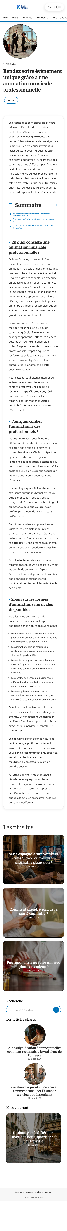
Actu (11, 100)
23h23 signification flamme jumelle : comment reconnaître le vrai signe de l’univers (34, 1051)
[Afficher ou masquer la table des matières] (49, 205)
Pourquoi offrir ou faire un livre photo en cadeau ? (33, 964)
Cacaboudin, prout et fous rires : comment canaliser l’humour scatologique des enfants (34, 1090)
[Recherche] (50, 7)
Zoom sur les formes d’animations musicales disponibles (33, 226)
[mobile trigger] (5, 7)
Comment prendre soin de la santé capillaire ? (34, 911)
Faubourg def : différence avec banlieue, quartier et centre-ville (33, 1136)
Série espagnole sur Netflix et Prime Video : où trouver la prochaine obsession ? (33, 857)
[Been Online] (22, 7)
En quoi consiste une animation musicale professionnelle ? (31, 214)
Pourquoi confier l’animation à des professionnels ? (35, 220)
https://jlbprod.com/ (34, 391)
